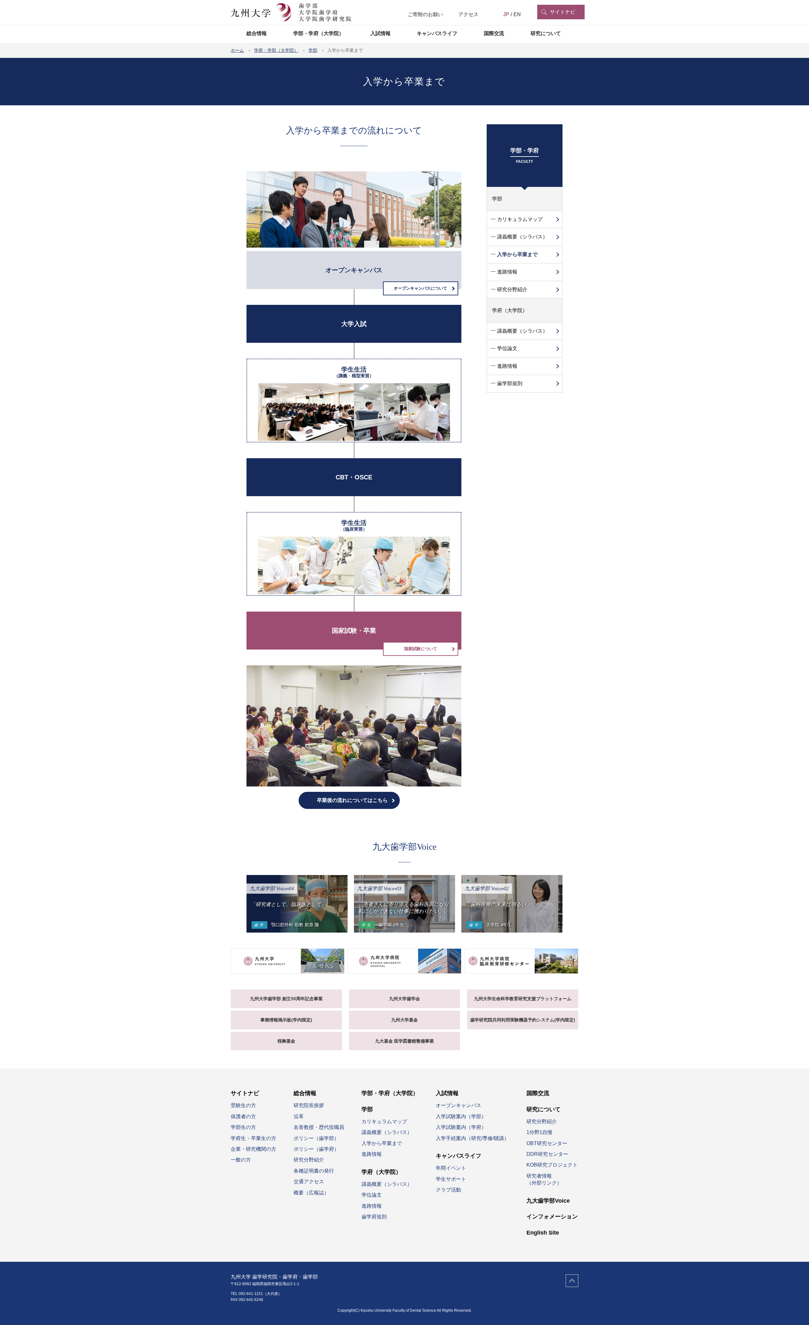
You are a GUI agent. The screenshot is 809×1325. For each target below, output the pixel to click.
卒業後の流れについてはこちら (352, 800)
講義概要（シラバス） (522, 236)
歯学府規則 (374, 1216)
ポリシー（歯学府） (316, 1149)
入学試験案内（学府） (461, 1127)
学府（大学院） (509, 310)
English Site (542, 1232)
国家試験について (420, 648)
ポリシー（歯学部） (316, 1138)
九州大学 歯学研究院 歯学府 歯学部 (291, 12)
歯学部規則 (509, 383)
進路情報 (507, 271)
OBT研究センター (546, 1143)
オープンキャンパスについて (420, 288)
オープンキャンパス (458, 1105)
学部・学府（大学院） (318, 33)
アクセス (468, 14)
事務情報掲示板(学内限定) (286, 1019)
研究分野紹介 (512, 289)
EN (517, 14)
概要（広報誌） (311, 1192)
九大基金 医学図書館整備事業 (404, 1041)
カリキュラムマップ (520, 219)
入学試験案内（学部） (461, 1116)
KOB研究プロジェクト (552, 1165)
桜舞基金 (286, 1041)
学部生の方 (243, 1127)
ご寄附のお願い (425, 14)
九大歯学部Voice (548, 1201)
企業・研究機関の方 (253, 1149)
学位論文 (507, 348)
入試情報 (380, 33)
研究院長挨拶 (309, 1105)
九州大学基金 (404, 1019)
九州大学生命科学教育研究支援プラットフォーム (522, 998)
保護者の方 (243, 1116)
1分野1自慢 (539, 1132)
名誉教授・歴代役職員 (319, 1127)
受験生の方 (243, 1105)
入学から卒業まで (517, 254)
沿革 (299, 1116)
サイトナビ (562, 12)
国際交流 (494, 33)
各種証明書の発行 (314, 1171)
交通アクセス (309, 1181)
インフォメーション (552, 1216)
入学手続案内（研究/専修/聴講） (472, 1138)
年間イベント (451, 1168)
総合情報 (256, 33)
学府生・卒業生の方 (253, 1138)
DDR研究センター (547, 1154)
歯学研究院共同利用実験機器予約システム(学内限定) (522, 1019)
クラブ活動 (448, 1189)
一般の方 (241, 1159)
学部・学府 (524, 155)
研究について (546, 33)
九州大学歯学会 (404, 998)
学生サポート (451, 1179)
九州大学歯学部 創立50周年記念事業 (286, 998)
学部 (497, 198)
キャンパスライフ (437, 33)
